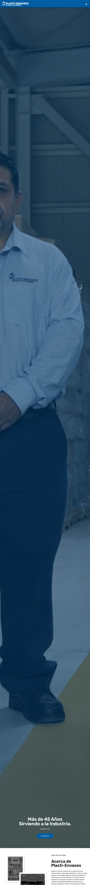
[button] (86, 4)
